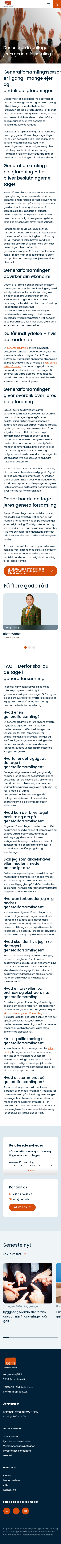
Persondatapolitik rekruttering (38, 1534)
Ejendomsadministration (17, 1441)
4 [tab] (24, 1337)
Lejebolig (8, 1455)
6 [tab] (36, 1337)
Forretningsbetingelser (33, 1528)
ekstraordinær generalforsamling (23, 1013)
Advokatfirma (11, 1436)
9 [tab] (55, 1337)
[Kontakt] (57, 4)
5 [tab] (31, 1337)
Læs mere (30, 1170)
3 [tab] (33, 647)
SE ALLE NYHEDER (12, 1254)
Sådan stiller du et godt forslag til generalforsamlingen (30, 1153)
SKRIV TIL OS (20, 1207)
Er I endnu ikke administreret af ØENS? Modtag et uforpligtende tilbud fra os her (26, 571)
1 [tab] (25, 647)
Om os (7, 1475)
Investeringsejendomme (17, 1450)
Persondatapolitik (12, 1534)
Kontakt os (9, 1489)
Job (5, 1485)
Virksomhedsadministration (19, 1446)
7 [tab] (43, 1337)
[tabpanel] (27, 1293)
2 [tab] (29, 647)
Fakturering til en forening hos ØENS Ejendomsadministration (30, 1530)
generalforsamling (18, 348)
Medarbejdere (11, 1480)
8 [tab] (49, 1337)
